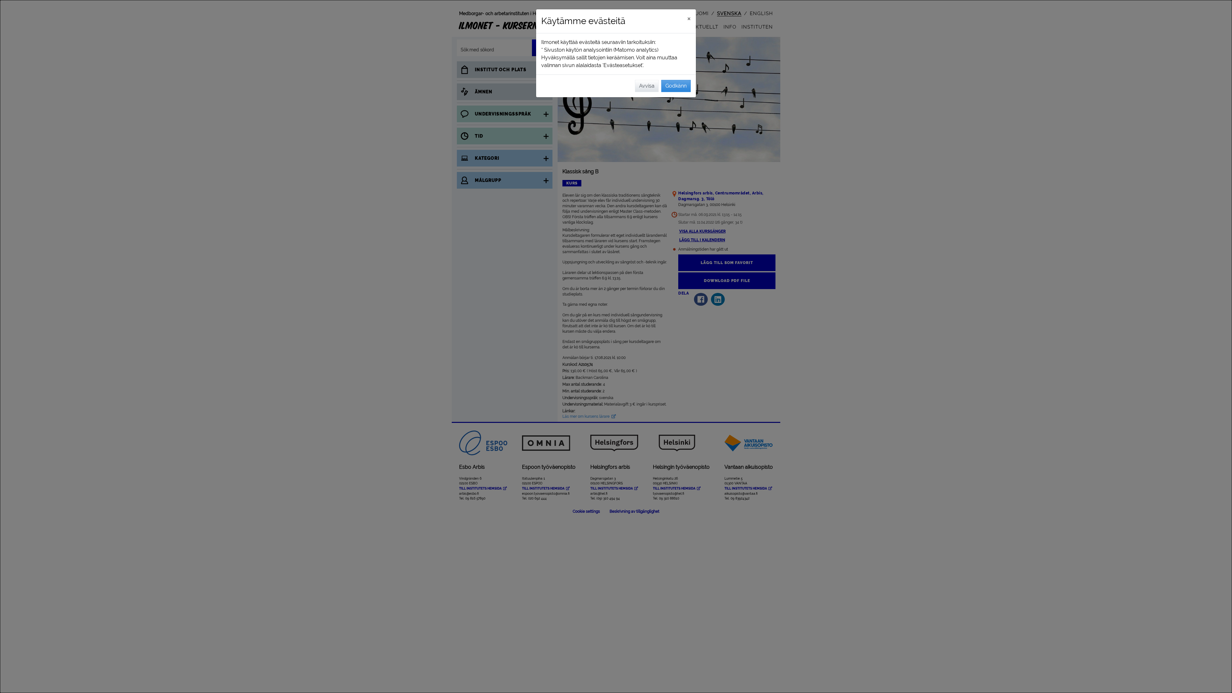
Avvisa (646, 86)
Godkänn (676, 86)
